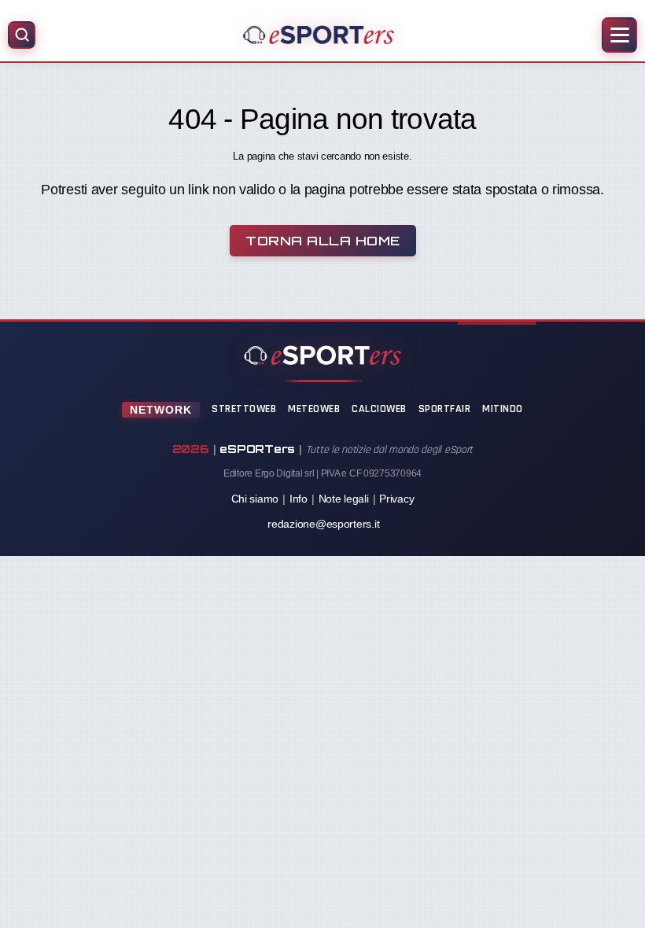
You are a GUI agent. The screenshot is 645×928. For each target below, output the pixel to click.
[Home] (318, 34)
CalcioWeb (379, 409)
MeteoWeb (314, 409)
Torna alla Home (322, 241)
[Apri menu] (619, 35)
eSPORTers (257, 448)
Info (298, 498)
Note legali (344, 498)
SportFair (444, 409)
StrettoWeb (244, 409)
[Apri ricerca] (21, 35)
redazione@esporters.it (323, 523)
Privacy (396, 498)
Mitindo (502, 409)
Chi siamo (255, 498)
